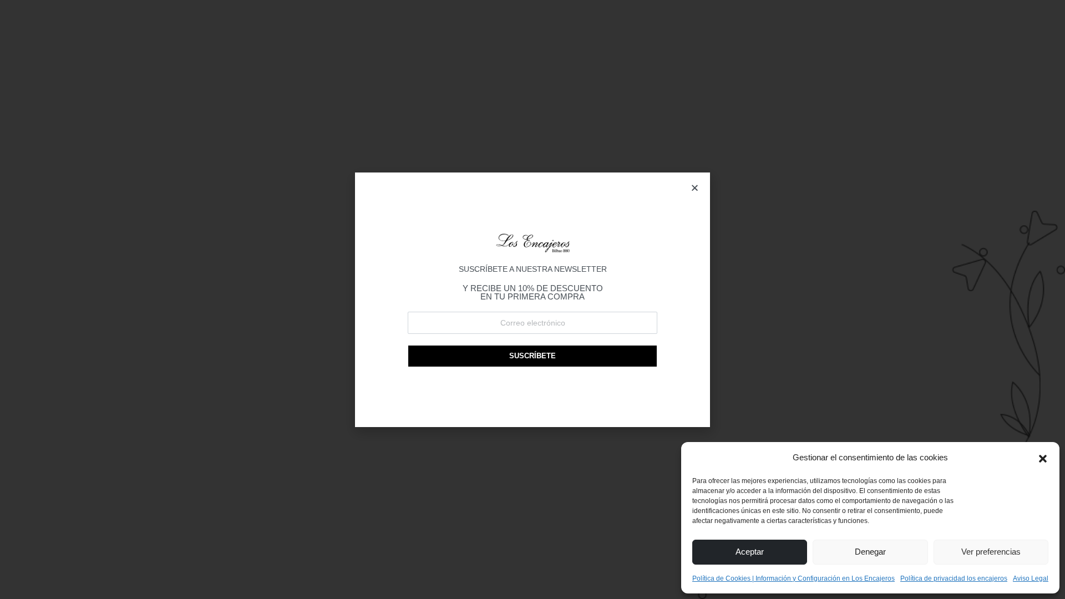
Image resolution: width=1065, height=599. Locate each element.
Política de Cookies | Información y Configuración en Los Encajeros (793, 578)
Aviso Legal (1030, 578)
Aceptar (750, 551)
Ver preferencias (991, 551)
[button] (1042, 457)
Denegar (870, 551)
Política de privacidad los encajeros (953, 578)
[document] (532, 299)
